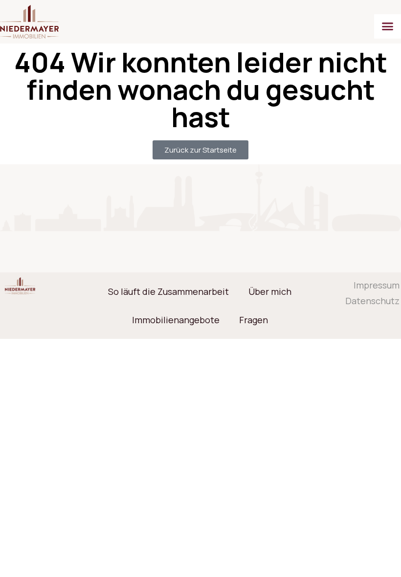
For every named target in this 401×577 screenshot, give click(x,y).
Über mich (269, 291)
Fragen (253, 320)
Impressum (379, 285)
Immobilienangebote (176, 320)
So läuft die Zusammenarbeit (168, 291)
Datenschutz (379, 301)
